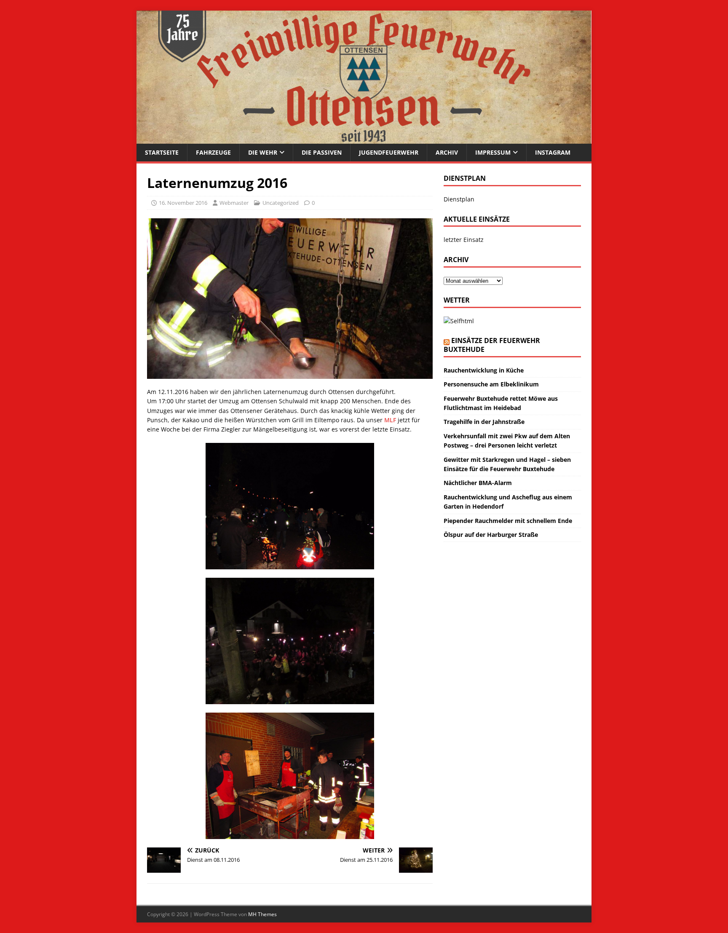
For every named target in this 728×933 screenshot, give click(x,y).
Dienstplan (459, 199)
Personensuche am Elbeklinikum (491, 384)
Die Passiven (322, 152)
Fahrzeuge (213, 152)
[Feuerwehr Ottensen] (364, 139)
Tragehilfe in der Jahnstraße (484, 422)
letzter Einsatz (464, 240)
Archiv (447, 152)
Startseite (162, 152)
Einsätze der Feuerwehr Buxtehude (492, 345)
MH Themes (262, 914)
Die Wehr (262, 152)
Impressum (493, 152)
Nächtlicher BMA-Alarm (478, 483)
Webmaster (234, 202)
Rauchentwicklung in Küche (484, 370)
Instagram (552, 152)
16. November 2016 (183, 202)
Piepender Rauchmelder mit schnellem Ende (508, 521)
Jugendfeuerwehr (388, 152)
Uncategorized (280, 202)
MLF (391, 420)
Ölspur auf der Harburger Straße (491, 535)
